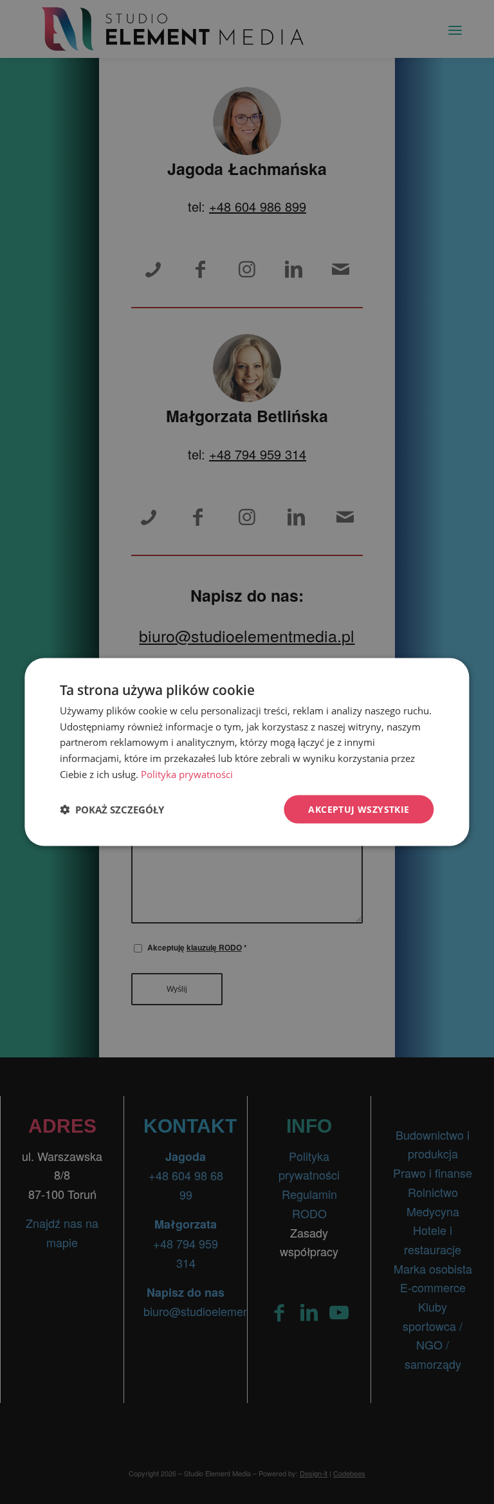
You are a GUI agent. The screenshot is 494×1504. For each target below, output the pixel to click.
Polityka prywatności (187, 773)
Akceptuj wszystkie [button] (358, 809)
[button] (112, 810)
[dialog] (246, 752)
